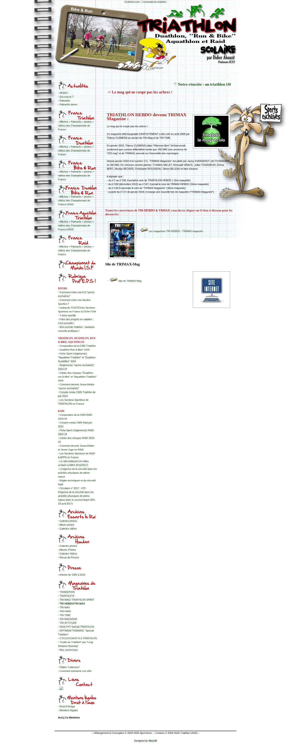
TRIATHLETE (67, 595)
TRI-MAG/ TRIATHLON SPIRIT (77, 599)
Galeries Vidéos (68, 553)
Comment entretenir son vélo (75, 671)
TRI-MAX (65, 607)
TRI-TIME (65, 615)
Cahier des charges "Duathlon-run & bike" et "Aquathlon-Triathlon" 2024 (77, 376)
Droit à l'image (67, 706)
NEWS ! (64, 93)
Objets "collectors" (70, 667)
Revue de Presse (69, 557)
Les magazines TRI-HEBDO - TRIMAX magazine (176, 231)
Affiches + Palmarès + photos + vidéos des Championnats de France (76, 125)
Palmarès (65, 100)
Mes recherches (69, 649)
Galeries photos (68, 521)
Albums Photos (67, 549)
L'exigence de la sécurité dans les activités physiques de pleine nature (77, 473)
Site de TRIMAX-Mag (129, 281)
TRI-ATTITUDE (68, 622)
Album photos (66, 524)
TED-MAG (65, 611)
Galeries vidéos (68, 528)
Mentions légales (69, 710)
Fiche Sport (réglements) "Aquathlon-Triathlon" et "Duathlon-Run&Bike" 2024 (77, 357)
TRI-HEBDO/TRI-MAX (72, 603)
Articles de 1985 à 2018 (72, 574)
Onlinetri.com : (145, 1)
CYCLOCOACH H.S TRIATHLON (78, 638)
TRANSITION (67, 592)
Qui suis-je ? (66, 96)
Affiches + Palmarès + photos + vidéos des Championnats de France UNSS (76, 200)
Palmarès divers (69, 104)
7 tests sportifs (68, 315)
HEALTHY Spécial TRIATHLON (77, 626)
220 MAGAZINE (68, 619)
